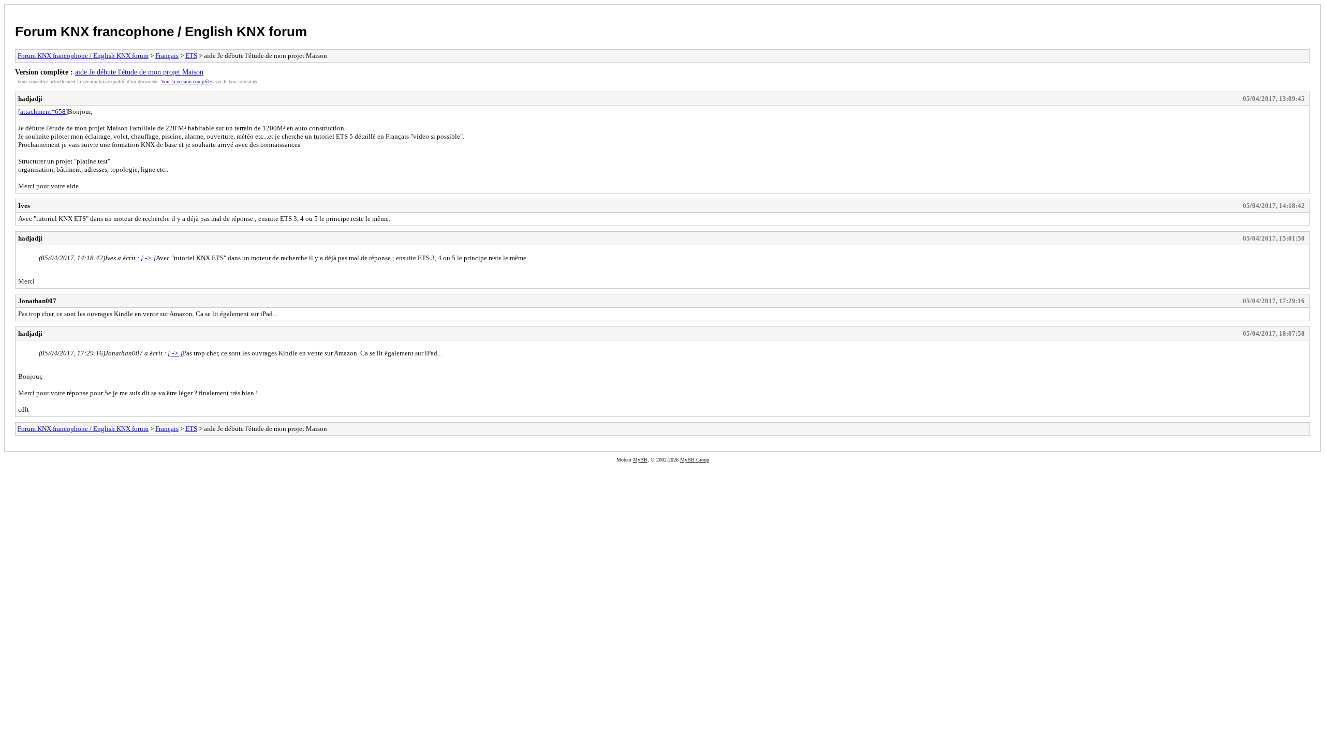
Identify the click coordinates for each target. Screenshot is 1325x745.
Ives (24, 206)
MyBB (640, 460)
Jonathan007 (37, 301)
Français (167, 55)
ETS (191, 55)
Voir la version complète (186, 81)
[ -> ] (148, 258)
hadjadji (30, 98)
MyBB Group (694, 460)
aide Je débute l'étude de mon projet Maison (139, 72)
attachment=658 (43, 111)
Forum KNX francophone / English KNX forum (161, 31)
